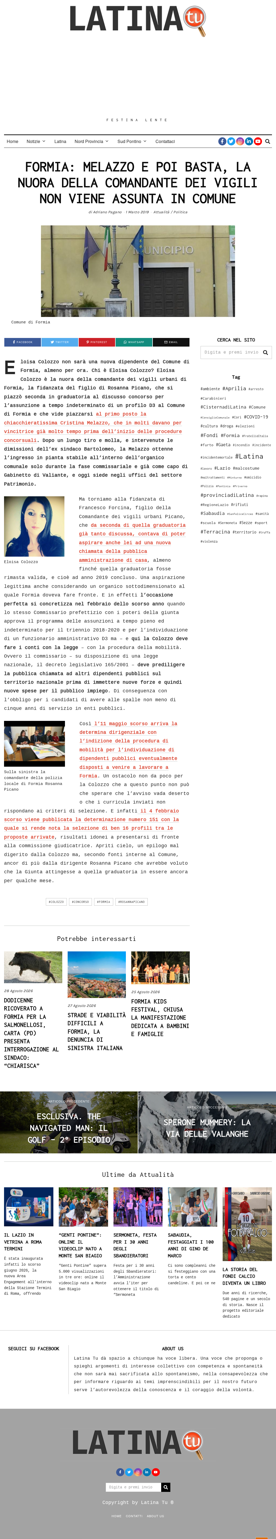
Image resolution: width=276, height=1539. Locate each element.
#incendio (241, 445)
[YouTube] (258, 141)
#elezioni (245, 426)
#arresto (256, 389)
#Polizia (207, 486)
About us (155, 1516)
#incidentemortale (217, 457)
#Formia (103, 901)
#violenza (209, 541)
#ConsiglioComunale (215, 417)
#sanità (262, 514)
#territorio (244, 532)
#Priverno (240, 486)
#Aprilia (234, 388)
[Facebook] (222, 141)
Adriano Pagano (107, 212)
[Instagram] (240, 141)
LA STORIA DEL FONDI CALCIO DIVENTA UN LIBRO (244, 1276)
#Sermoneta (227, 523)
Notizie (33, 141)
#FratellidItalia (255, 436)
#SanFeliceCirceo (240, 513)
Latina (60, 141)
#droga (226, 426)
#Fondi (209, 435)
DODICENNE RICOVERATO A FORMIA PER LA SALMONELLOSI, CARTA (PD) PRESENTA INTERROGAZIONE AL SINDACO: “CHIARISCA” (31, 1033)
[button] (265, 352)
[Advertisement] (138, 77)
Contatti (134, 1516)
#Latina (249, 456)
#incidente (261, 445)
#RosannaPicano (131, 901)
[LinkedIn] (249, 141)
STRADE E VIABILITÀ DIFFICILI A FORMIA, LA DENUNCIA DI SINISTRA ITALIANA (97, 1031)
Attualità (161, 212)
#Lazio (222, 468)
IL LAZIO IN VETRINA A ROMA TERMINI (23, 1241)
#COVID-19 (256, 417)
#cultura (209, 426)
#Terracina (215, 532)
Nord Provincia (89, 141)
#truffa (264, 532)
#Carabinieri (213, 398)
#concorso (80, 901)
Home (12, 141)
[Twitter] (231, 141)
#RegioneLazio (215, 504)
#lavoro (206, 468)
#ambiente (210, 388)
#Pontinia (223, 486)
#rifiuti (239, 504)
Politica (180, 212)
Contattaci (165, 141)
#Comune (257, 406)
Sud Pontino (129, 141)
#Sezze (245, 522)
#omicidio (252, 477)
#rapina (262, 495)
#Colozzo (56, 901)
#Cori (237, 417)
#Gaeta (223, 444)
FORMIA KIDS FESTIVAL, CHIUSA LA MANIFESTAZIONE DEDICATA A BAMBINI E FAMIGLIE (160, 1017)
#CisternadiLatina (223, 407)
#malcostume (246, 468)
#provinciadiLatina (227, 495)
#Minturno (234, 477)
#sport (261, 523)
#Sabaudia (213, 513)
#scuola (208, 523)
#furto (207, 445)
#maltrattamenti (213, 477)
